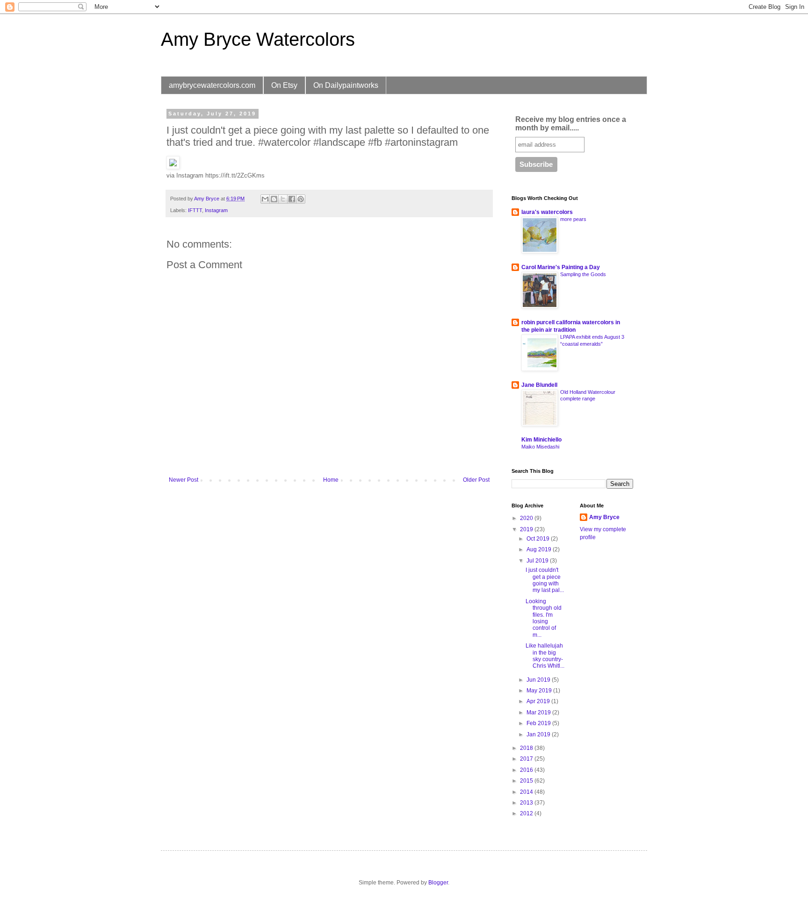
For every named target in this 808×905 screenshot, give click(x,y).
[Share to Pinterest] (300, 199)
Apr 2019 (539, 701)
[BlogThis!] (274, 199)
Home (331, 480)
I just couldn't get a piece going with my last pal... (545, 580)
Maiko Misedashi (540, 446)
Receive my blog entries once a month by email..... (570, 123)
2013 (527, 802)
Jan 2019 (539, 734)
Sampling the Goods (583, 274)
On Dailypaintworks (345, 85)
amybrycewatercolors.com (212, 85)
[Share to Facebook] (291, 199)
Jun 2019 (539, 680)
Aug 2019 (540, 549)
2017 (527, 758)
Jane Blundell (539, 385)
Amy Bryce (604, 517)
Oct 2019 (539, 538)
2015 (527, 780)
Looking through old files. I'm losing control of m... (544, 618)
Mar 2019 (539, 712)
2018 (527, 748)
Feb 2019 (539, 723)
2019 (527, 529)
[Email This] (265, 199)
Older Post (476, 480)
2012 (527, 813)
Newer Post (183, 480)
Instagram (216, 210)
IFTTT (195, 210)
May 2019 (540, 690)
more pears (573, 219)
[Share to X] (283, 199)
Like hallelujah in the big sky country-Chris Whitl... (545, 655)
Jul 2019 (538, 560)
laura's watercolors (547, 212)
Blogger (438, 882)
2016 (527, 770)
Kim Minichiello (541, 439)
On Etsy (284, 85)
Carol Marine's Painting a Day (560, 267)
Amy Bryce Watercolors (258, 39)
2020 (527, 518)
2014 (527, 792)
